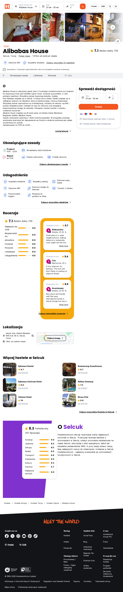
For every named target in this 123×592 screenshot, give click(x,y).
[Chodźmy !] (83, 6)
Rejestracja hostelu (107, 560)
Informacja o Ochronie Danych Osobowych (22, 581)
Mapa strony (10, 587)
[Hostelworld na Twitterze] (12, 536)
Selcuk (6, 56)
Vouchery (87, 581)
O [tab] (3, 75)
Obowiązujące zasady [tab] (19, 75)
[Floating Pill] (112, 27)
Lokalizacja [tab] (38, 75)
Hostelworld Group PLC (108, 535)
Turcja (13, 56)
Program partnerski (107, 567)
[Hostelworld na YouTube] (24, 536)
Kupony (77, 581)
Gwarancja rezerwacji (87, 548)
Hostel (6, 46)
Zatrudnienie (108, 548)
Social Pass (88, 535)
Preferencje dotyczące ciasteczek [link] (32, 587)
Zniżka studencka (87, 567)
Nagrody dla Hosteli (88, 554)
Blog (85, 542)
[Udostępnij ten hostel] (117, 41)
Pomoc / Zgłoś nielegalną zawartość (70, 567)
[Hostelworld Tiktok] (35, 536)
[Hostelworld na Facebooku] (7, 536)
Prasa (105, 542)
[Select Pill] (110, 6)
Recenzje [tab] (52, 75)
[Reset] (36, 6)
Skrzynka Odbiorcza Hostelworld (108, 573)
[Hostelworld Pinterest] (30, 536)
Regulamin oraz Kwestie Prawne (57, 581)
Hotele (66, 542)
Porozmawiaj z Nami (69, 560)
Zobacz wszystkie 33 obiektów (60, 63)
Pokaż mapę (24, 56)
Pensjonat (68, 548)
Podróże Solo (89, 561)
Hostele (67, 535)
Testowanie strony (102, 581)
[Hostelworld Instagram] (18, 536)
